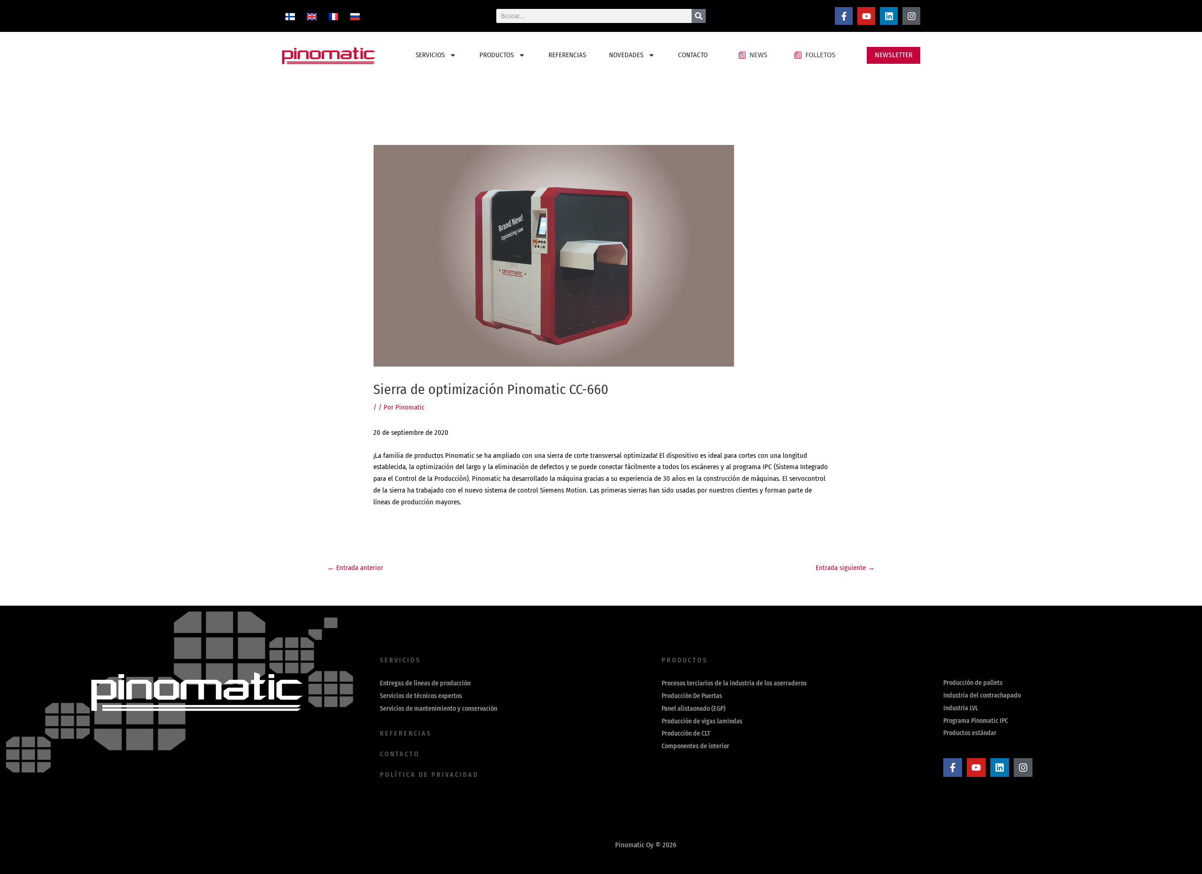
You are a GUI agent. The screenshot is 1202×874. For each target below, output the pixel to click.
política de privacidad (429, 775)
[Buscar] (699, 16)
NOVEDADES (626, 55)
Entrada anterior (355, 567)
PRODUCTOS (496, 55)
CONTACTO (693, 55)
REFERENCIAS (567, 55)
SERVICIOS (430, 55)
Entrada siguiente (845, 567)
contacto (400, 754)
